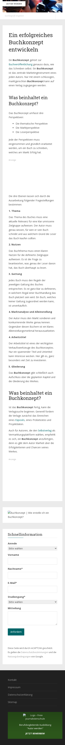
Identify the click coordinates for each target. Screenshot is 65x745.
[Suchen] (52, 15)
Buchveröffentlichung (20, 64)
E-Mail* (12, 582)
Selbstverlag (44, 430)
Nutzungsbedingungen (19, 656)
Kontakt (12, 679)
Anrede (12, 543)
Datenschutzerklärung (20, 694)
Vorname (13, 554)
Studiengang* (16, 596)
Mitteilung (14, 608)
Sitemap (12, 702)
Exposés (20, 420)
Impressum (14, 687)
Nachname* (15, 568)
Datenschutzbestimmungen (34, 652)
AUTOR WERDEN (14, 3)
